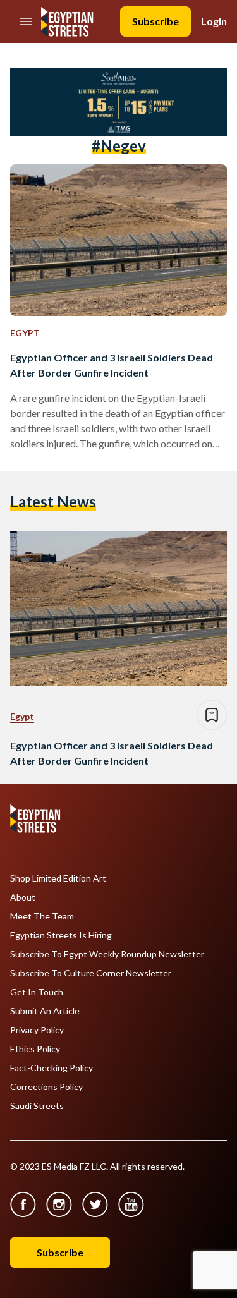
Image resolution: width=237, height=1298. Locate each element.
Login (214, 21)
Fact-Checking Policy (51, 1068)
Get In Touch (36, 992)
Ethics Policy (35, 1049)
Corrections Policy (46, 1087)
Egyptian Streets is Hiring (61, 935)
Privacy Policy (37, 1030)
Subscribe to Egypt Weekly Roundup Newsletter (107, 954)
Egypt (25, 332)
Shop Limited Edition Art (58, 878)
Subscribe (155, 21)
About (22, 897)
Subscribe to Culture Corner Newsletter (90, 973)
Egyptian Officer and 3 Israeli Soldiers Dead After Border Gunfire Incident (111, 365)
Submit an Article (45, 1011)
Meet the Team (42, 916)
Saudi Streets (37, 1106)
